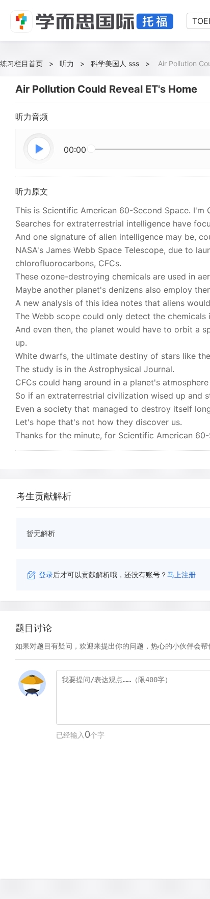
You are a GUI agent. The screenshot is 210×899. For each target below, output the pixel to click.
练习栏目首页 (21, 63)
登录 (46, 574)
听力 (67, 63)
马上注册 (181, 574)
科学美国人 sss (115, 63)
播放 (39, 149)
